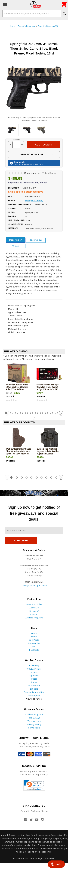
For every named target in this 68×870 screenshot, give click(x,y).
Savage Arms (34, 669)
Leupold (34, 689)
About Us (34, 607)
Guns (34, 633)
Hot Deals (34, 650)
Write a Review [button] (49, 173)
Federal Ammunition (34, 692)
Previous (7, 413)
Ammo (34, 636)
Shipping (34, 611)
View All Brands (34, 699)
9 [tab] (46, 413)
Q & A (15, 245)
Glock (34, 682)
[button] (34, 785)
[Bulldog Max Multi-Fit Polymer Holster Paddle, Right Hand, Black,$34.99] (49, 438)
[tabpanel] (18, 385)
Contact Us (34, 727)
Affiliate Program (34, 617)
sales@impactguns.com (34, 585)
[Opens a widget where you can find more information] (56, 864)
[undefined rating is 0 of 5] (15, 173)
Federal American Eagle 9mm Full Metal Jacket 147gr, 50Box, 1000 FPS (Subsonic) (48, 388)
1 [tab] (11, 477)
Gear (34, 646)
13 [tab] (34, 418)
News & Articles (34, 604)
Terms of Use (34, 721)
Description (15, 239)
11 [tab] (57, 413)
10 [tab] (51, 413)
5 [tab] (26, 413)
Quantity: (16, 140)
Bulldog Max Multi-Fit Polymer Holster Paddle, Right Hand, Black (48, 451)
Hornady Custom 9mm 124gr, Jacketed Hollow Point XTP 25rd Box (17, 387)
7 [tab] (36, 413)
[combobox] (31, 13)
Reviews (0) (35, 239)
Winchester (34, 685)
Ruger (34, 679)
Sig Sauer (34, 675)
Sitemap (34, 614)
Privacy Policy (34, 724)
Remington (34, 695)
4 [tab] (21, 413)
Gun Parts (34, 640)
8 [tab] (41, 413)
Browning (34, 665)
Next (61, 413)
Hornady (34, 672)
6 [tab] (31, 413)
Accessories (34, 643)
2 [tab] (11, 413)
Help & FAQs (34, 717)
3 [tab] (16, 413)
